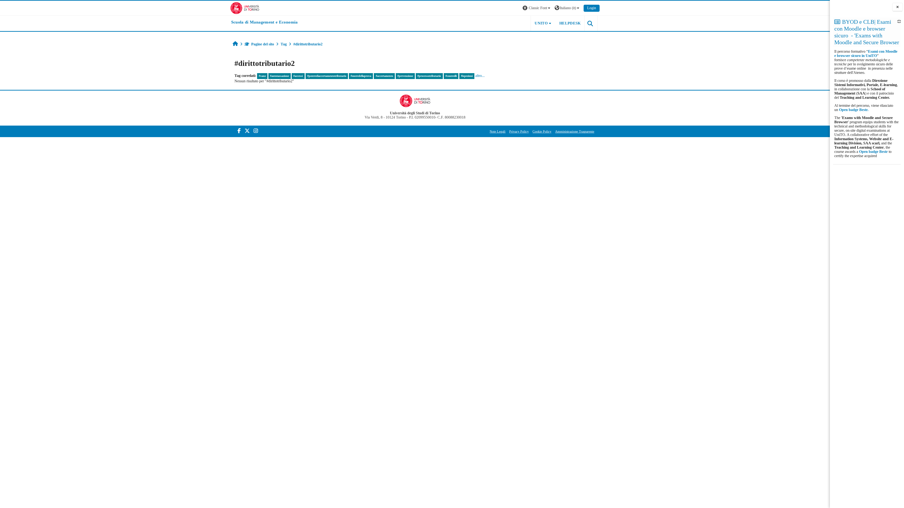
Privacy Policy (519, 131)
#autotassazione (279, 76)
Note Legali (497, 131)
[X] (247, 131)
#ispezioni (467, 76)
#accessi (298, 76)
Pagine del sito (262, 44)
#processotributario (429, 76)
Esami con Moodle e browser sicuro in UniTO (865, 53)
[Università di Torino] (245, 8)
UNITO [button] (541, 23)
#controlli (451, 76)
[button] (537, 8)
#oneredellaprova (361, 76)
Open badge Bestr (873, 152)
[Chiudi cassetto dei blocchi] (897, 7)
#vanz (262, 76)
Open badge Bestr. (853, 110)
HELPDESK (570, 23)
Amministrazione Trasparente (574, 131)
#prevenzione (405, 76)
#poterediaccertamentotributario (326, 76)
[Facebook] (239, 131)
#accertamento (384, 76)
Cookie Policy (542, 131)
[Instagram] (256, 131)
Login (591, 8)
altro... (480, 76)
